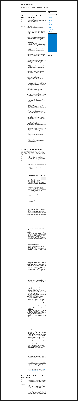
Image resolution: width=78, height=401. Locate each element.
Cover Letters (41, 7)
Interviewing (33, 7)
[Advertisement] (52, 43)
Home (21, 7)
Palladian (49, 25)
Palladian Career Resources (27, 4)
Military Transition (46, 7)
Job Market (50, 22)
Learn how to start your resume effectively (43, 178)
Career (37, 7)
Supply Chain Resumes (51, 29)
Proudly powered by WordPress (29, 398)
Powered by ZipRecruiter (50, 56)
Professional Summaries (23, 160)
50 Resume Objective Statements (31, 149)
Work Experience (50, 31)
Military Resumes (50, 23)
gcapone (21, 21)
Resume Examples (22, 161)
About (24, 7)
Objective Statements (23, 26)
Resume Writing (28, 7)
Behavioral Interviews (51, 17)
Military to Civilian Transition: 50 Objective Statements (31, 16)
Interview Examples (50, 20)
